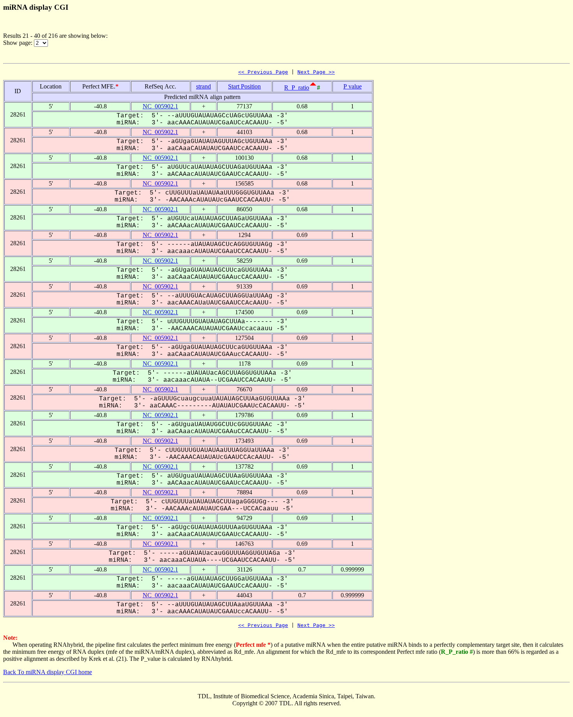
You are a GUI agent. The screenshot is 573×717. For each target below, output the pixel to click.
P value (352, 86)
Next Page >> (316, 72)
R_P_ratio (296, 87)
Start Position (244, 86)
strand (203, 86)
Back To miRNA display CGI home (47, 672)
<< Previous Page (263, 72)
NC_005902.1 (160, 106)
